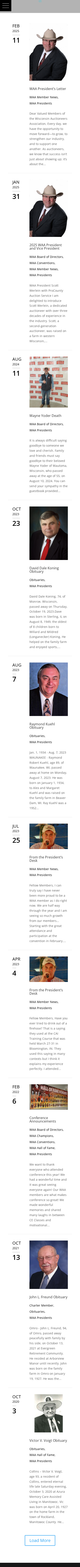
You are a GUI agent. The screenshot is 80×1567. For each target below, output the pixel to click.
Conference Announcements (42, 1119)
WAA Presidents (40, 103)
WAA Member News (43, 97)
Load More (40, 1540)
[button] (5, 5)
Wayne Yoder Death (45, 415)
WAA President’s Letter (47, 88)
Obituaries (37, 580)
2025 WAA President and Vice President (45, 247)
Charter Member (41, 1305)
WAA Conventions (42, 263)
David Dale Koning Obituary (44, 570)
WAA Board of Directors (46, 257)
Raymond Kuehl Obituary (42, 726)
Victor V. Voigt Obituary (48, 1440)
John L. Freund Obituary (48, 1297)
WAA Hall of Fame (42, 1148)
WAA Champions (41, 1136)
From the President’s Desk (46, 859)
